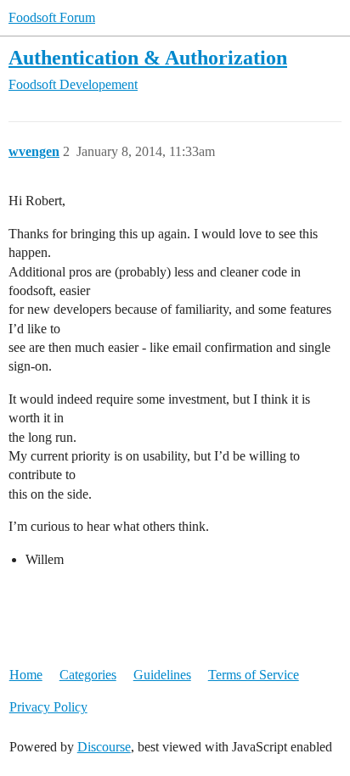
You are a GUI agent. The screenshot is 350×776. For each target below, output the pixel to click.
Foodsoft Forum (51, 17)
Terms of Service (253, 674)
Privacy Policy (48, 707)
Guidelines (162, 674)
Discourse (104, 747)
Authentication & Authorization (147, 57)
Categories (87, 674)
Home (25, 674)
